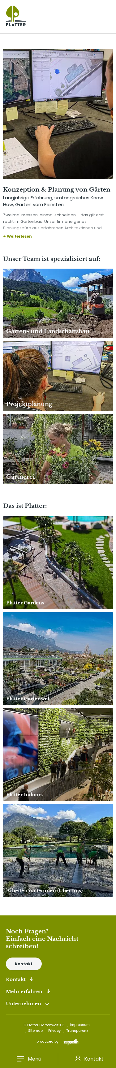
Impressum (80, 1024)
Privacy (54, 1030)
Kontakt (23, 964)
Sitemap (35, 1030)
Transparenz (77, 1030)
